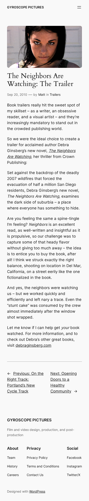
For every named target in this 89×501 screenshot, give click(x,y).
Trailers (55, 94)
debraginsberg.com (33, 345)
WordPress (37, 491)
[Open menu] (79, 7)
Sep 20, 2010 (17, 94)
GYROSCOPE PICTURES (25, 7)
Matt (41, 94)
